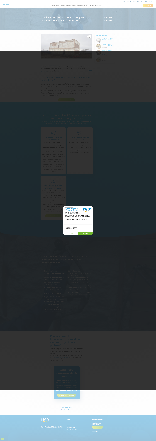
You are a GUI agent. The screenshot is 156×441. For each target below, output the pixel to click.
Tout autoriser (85, 233)
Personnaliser (70, 233)
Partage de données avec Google (71, 227)
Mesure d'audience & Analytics (71, 228)
